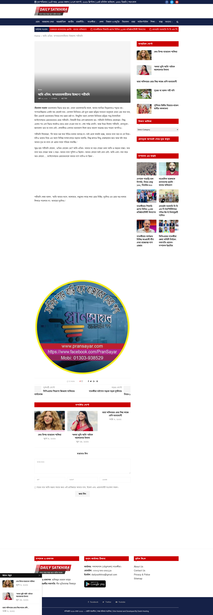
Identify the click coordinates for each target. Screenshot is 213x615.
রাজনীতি (80, 21)
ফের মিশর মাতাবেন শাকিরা (49, 434)
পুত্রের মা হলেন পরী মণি (164, 90)
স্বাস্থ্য (161, 21)
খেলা (101, 21)
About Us (138, 566)
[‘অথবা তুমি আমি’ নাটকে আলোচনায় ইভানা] (82, 421)
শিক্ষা (153, 21)
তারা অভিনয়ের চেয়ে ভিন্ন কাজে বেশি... (15, 607)
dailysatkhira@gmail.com (104, 574)
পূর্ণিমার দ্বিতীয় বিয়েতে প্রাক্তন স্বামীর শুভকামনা (166, 107)
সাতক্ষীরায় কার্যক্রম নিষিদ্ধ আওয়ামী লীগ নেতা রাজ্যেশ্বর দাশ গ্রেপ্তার (145, 241)
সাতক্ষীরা (91, 21)
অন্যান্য (168, 21)
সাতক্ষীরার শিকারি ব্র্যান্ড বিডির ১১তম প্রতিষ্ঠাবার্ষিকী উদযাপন (100, 29)
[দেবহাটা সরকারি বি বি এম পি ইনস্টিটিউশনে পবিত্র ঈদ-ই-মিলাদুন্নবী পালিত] (169, 196)
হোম (38, 21)
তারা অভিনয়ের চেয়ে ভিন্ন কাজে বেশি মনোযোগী (157, 81)
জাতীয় (71, 21)
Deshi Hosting (143, 611)
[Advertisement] (134, 10)
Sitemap (138, 578)
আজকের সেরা (48, 21)
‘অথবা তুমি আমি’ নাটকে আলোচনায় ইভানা (164, 68)
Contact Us (139, 570)
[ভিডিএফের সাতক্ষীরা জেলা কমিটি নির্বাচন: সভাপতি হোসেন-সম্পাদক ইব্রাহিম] (169, 226)
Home (37, 36)
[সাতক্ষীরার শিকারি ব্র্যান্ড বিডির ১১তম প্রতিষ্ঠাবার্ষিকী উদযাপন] (146, 196)
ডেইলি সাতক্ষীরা (91, 611)
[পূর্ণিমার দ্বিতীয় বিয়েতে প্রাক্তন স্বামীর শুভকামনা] (144, 109)
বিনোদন (125, 21)
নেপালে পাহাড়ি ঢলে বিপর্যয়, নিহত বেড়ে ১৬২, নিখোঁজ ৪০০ (145, 181)
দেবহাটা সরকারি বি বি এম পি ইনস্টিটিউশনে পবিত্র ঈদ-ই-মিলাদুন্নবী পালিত (164, 29)
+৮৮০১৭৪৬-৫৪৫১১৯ (102, 570)
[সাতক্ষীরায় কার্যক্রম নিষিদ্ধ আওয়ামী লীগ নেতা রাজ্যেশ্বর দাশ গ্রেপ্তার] (146, 226)
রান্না (133, 21)
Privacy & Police (142, 574)
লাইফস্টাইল (143, 21)
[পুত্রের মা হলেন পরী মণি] (144, 94)
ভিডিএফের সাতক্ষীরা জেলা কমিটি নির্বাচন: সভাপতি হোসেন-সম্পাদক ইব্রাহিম (168, 241)
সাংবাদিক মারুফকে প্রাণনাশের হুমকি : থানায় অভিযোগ (167, 181)
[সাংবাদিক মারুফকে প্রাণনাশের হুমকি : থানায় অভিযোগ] (169, 168)
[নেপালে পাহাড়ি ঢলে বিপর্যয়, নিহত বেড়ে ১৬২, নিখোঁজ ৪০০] (146, 168)
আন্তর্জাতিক (61, 21)
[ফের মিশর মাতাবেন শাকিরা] (49, 421)
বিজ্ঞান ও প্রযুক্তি (113, 21)
